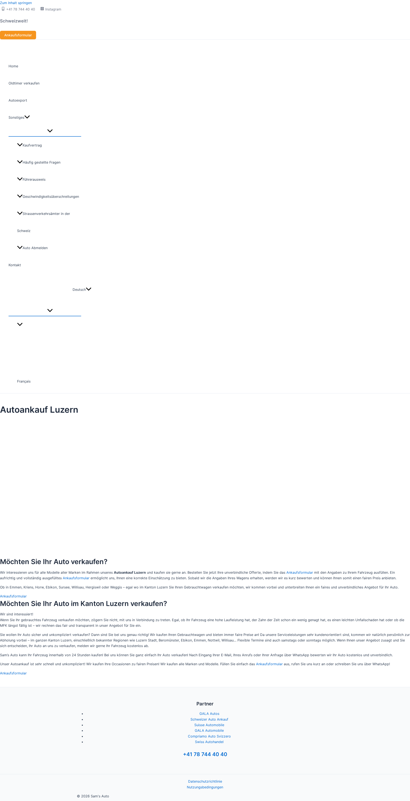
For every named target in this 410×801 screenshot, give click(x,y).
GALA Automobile (209, 730)
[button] (18, 35)
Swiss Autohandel (209, 742)
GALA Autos (209, 713)
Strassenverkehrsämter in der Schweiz (43, 222)
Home (13, 66)
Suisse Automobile (209, 725)
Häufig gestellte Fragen (41, 162)
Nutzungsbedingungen (205, 787)
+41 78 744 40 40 (205, 754)
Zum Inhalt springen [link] (16, 3)
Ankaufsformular (299, 572)
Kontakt (15, 265)
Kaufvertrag (32, 145)
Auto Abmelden (35, 248)
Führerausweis (34, 179)
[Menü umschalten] (50, 131)
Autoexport (18, 100)
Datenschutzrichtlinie (205, 781)
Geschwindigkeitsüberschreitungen (51, 196)
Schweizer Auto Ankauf (209, 719)
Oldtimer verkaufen (24, 83)
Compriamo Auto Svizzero (209, 736)
